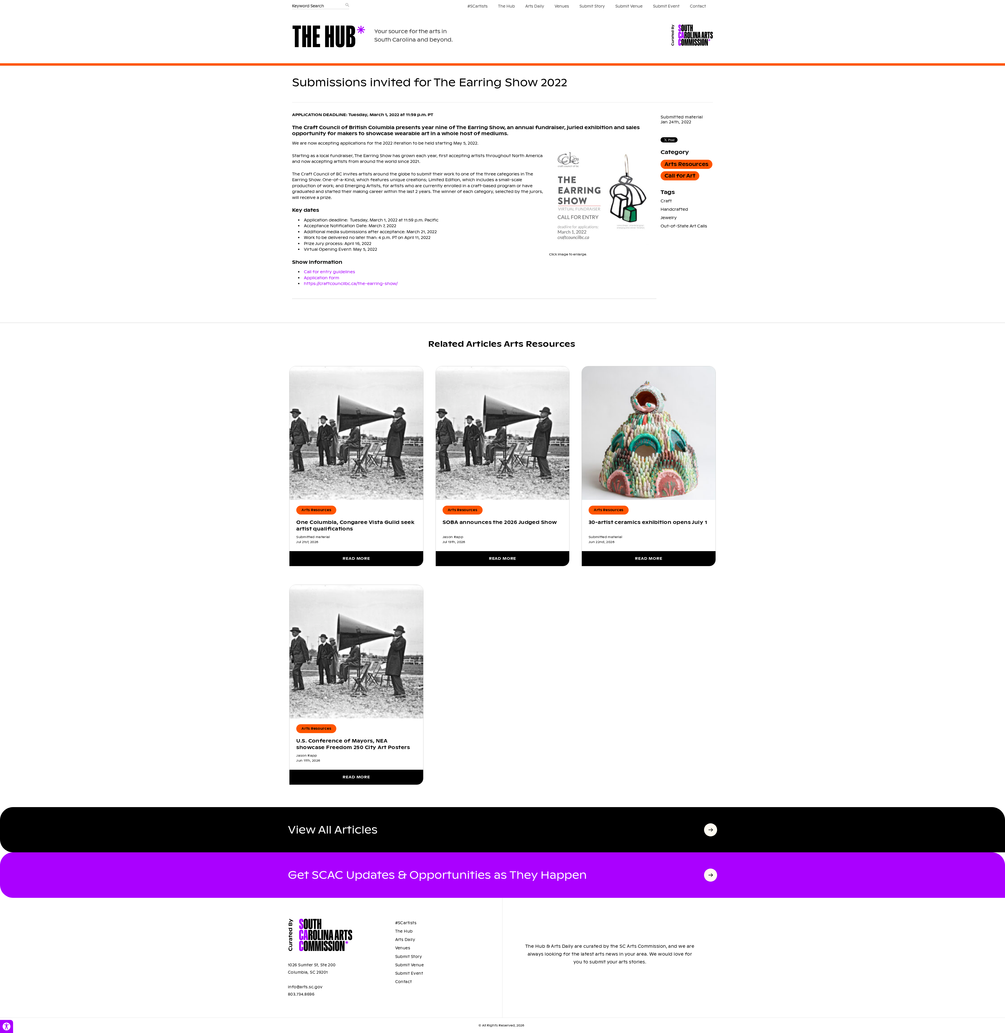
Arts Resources (686, 164)
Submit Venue (629, 6)
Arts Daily (534, 6)
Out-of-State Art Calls (684, 226)
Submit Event (666, 6)
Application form (321, 277)
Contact (698, 6)
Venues (562, 6)
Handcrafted (674, 209)
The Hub (506, 6)
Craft (666, 200)
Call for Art (680, 176)
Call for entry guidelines (329, 271)
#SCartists (477, 6)
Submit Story (592, 6)
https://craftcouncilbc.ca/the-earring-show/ (351, 283)
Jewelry (669, 217)
